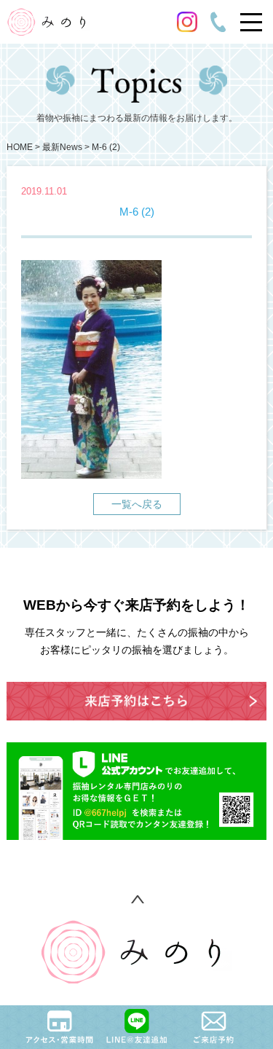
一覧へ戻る (136, 504)
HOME (20, 147)
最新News (62, 147)
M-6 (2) (106, 147)
